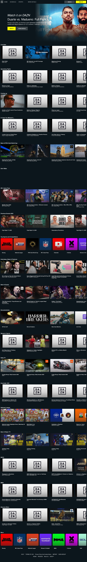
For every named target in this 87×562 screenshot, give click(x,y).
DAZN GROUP (62, 554)
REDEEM (40, 556)
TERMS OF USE (29, 554)
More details (32, 1)
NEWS (34, 556)
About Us (46, 556)
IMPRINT (55, 554)
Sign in (69, 2)
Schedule (13, 1)
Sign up (81, 2)
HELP (22, 554)
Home (5, 1)
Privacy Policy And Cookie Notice (43, 554)
